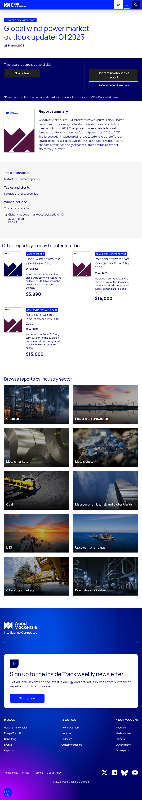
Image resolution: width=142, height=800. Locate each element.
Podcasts (66, 739)
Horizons (66, 733)
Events (8, 744)
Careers (120, 739)
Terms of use (11, 772)
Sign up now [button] (27, 698)
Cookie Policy (54, 772)
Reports (8, 750)
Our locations (123, 744)
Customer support (71, 744)
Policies (38, 772)
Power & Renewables (15, 727)
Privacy (26, 772)
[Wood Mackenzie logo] (15, 5)
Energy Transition (13, 733)
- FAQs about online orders (113, 85)
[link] (71, 628)
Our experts (122, 750)
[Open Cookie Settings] (7, 792)
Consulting (10, 739)
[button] (126, 5)
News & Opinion (70, 727)
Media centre (123, 733)
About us (121, 727)
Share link (22, 73)
